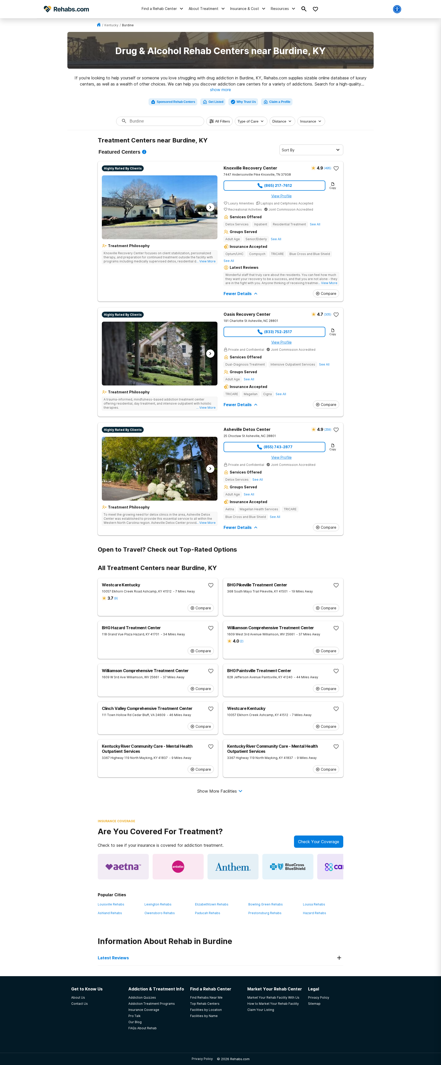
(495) (327, 168)
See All (315, 224)
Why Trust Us (246, 102)
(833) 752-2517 (278, 332)
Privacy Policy (202, 1059)
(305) (327, 314)
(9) (116, 598)
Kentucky (111, 25)
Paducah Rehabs (207, 913)
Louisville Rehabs (111, 904)
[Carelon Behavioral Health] (342, 866)
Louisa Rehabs (314, 904)
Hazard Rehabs (314, 913)
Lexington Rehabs (158, 904)
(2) (241, 641)
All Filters (222, 121)
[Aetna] (123, 866)
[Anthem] (233, 866)
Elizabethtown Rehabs (211, 904)
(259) (327, 429)
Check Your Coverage (318, 841)
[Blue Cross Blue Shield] (287, 866)
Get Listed (216, 102)
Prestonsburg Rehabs (264, 913)
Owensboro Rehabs (159, 913)
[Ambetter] (178, 866)
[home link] (99, 25)
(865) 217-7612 (278, 185)
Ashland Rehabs (110, 913)
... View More (206, 261)
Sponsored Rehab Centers (176, 102)
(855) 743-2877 (278, 447)
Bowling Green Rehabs (265, 904)
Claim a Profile (279, 102)
